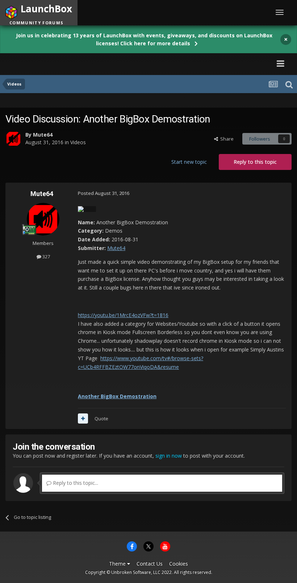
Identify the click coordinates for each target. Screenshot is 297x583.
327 (45, 256)
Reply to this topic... (74, 482)
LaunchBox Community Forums (74, 63)
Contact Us (150, 563)
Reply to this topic (255, 161)
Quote (101, 418)
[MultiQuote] (83, 418)
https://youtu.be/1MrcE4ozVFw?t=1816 (123, 315)
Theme (118, 563)
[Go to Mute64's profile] (13, 139)
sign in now (168, 455)
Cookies (178, 563)
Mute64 (43, 134)
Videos (78, 142)
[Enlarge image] (87, 208)
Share (226, 139)
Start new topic (189, 161)
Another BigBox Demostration (117, 396)
